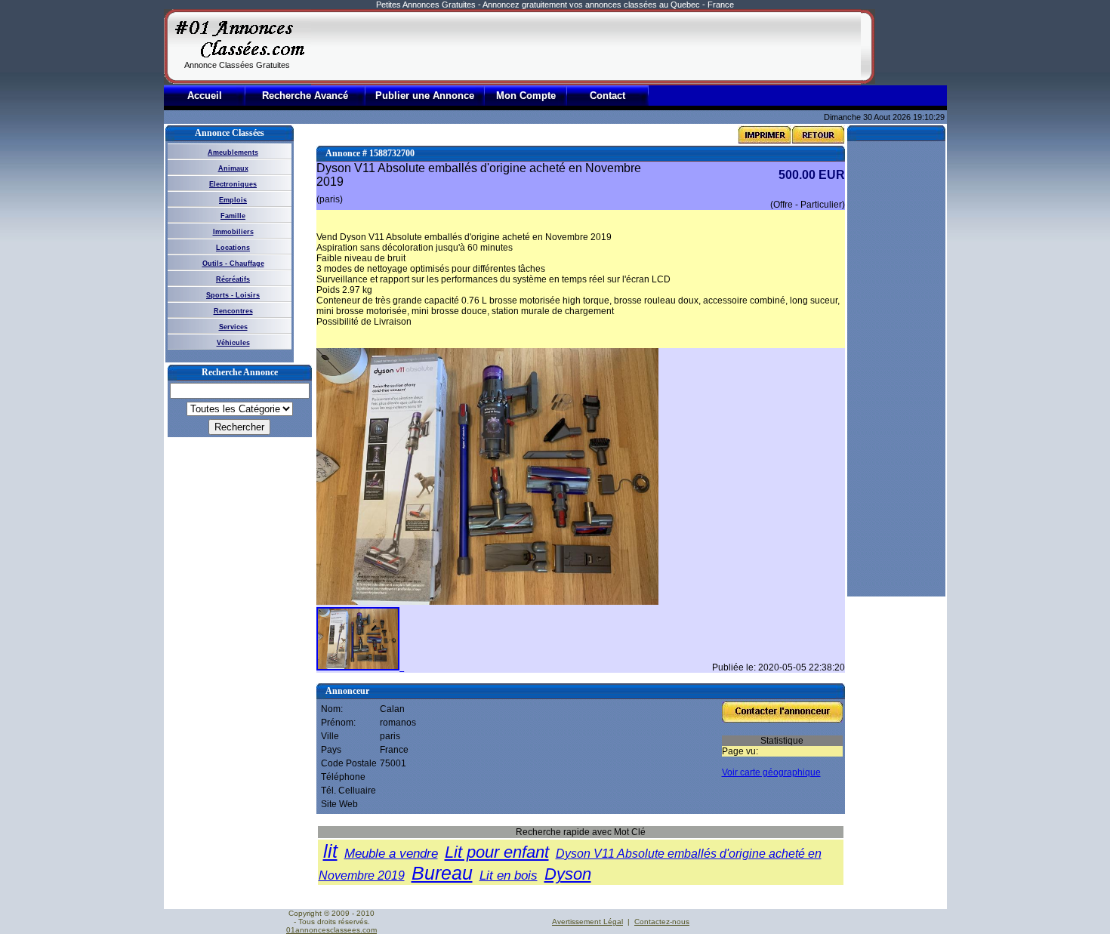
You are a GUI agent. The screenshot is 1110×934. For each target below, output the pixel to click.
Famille (232, 216)
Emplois (233, 200)
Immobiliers (233, 232)
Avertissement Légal (587, 921)
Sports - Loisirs (233, 295)
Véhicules (233, 343)
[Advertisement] (586, 47)
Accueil (204, 95)
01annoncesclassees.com (331, 930)
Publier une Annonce (424, 95)
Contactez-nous (661, 921)
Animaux (233, 168)
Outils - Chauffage (233, 263)
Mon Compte (526, 95)
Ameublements (233, 152)
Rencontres (233, 311)
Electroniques (233, 184)
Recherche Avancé (305, 95)
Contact (607, 95)
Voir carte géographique (771, 772)
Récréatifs (233, 279)
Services (233, 327)
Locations (233, 247)
